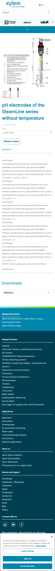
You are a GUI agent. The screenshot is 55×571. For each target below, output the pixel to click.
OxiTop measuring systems (14, 359)
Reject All (27, 559)
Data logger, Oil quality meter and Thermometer (23, 404)
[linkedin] (5, 524)
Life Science (7, 438)
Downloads (7, 478)
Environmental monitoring (13, 428)
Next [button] (53, 22)
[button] (7, 92)
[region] (27, 552)
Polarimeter (7, 373)
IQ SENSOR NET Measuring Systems (18, 356)
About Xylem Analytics (12, 455)
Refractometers (9, 380)
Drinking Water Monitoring (13, 397)
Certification (7, 492)
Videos (5, 510)
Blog (4, 506)
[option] (10, 22)
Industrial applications (12, 442)
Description (6, 149)
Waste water (7, 431)
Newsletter (7, 499)
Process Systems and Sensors (15, 377)
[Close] (52, 537)
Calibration (7, 485)
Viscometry (7, 391)
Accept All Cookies (27, 566)
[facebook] (21, 524)
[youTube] (13, 524)
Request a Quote (11, 141)
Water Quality (8, 394)
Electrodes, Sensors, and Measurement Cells (22, 349)
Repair (5, 489)
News (4, 503)
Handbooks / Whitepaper (13, 482)
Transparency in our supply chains (17, 465)
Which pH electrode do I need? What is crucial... (23, 319)
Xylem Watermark (10, 462)
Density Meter (8, 401)
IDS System (7, 353)
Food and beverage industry (14, 435)
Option (4, 129)
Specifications (8, 269)
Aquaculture (7, 421)
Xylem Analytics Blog (11, 325)
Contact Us (7, 496)
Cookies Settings (27, 551)
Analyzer (6, 346)
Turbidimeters (8, 387)
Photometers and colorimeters (15, 370)
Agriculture (7, 418)
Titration (6, 384)
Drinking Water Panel (11, 322)
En (42, 5)
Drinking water (8, 424)
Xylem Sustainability (11, 458)
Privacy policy (41, 546)
